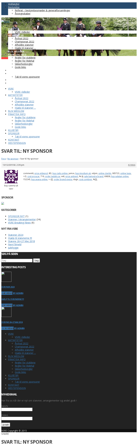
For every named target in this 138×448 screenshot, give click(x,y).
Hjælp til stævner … (25, 353)
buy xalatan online (120, 176)
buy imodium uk (83, 173)
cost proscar (33, 176)
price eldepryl (41, 173)
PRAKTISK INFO (17, 359)
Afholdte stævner (24, 349)
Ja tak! (6, 424)
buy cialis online (60, 173)
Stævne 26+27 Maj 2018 (21, 241)
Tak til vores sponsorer (27, 381)
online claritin (104, 173)
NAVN (4, 406)
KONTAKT (13, 384)
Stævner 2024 (15, 234)
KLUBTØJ (13, 375)
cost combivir (85, 179)
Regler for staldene (25, 362)
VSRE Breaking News (19, 222)
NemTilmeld (14, 244)
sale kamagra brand (93, 176)
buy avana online (39, 179)
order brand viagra (63, 179)
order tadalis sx (52, 176)
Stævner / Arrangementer (22, 219)
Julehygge (13, 247)
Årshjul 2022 (21, 343)
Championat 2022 (24, 346)
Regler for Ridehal (24, 365)
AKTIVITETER (15, 340)
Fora (3, 158)
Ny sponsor (13, 158)
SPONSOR (13, 378)
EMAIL (4, 415)
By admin (18, 293)
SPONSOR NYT (16, 216)
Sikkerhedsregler (24, 369)
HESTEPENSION (17, 388)
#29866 (131, 165)
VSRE (11, 333)
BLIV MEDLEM (16, 356)
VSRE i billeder (22, 337)
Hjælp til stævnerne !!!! (20, 238)
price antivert (71, 176)
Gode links (20, 372)
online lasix (125, 173)
